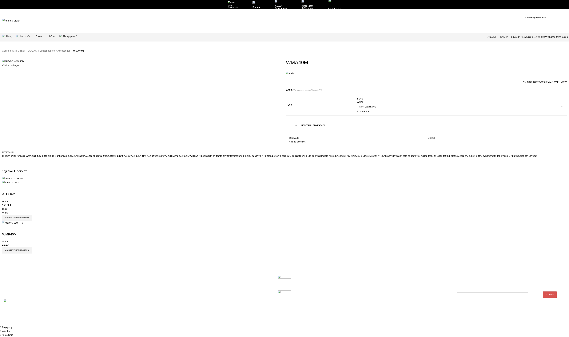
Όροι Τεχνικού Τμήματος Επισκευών (132, 294)
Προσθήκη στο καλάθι (313, 125)
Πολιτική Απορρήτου (352, 294)
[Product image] (10, 182)
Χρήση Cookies (350, 314)
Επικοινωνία (7, 294)
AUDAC (32, 51)
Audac (5, 201)
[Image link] (284, 283)
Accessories (64, 51)
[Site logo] (11, 20)
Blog (345, 283)
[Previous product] (3, 54)
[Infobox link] (284, 21)
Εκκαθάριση (363, 111)
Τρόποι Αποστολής (352, 299)
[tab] (7, 152)
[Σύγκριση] (6, 188)
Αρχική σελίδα (10, 51)
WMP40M (9, 234)
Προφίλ (5, 283)
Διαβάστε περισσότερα (17, 250)
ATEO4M (8, 194)
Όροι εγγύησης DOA (125, 283)
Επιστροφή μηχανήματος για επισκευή (133, 288)
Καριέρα (6, 288)
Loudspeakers (47, 51)
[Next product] (9, 54)
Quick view (14, 188)
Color (290, 104)
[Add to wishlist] (22, 188)
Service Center (123, 299)
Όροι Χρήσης (349, 309)
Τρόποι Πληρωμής (351, 304)
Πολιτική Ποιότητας (352, 288)
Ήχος (23, 51)
